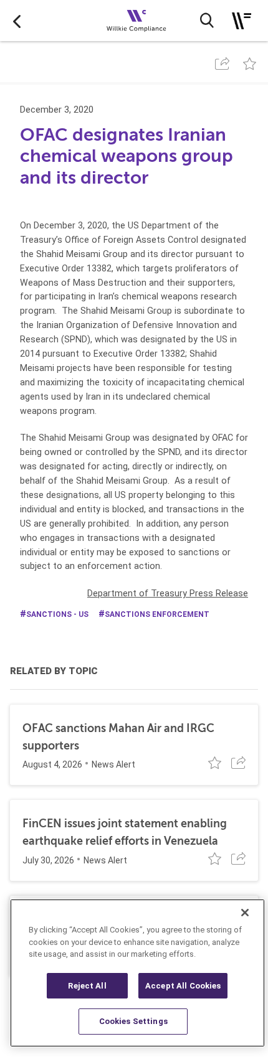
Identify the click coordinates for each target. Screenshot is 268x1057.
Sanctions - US (57, 614)
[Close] (245, 912)
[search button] (207, 20)
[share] (222, 63)
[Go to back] (17, 20)
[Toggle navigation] (241, 20)
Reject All (87, 985)
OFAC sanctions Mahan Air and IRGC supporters (118, 736)
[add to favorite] (249, 63)
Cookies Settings (133, 1021)
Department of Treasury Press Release (167, 593)
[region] (137, 973)
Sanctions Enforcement (157, 614)
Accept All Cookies (183, 985)
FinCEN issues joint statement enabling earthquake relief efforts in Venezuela (124, 832)
